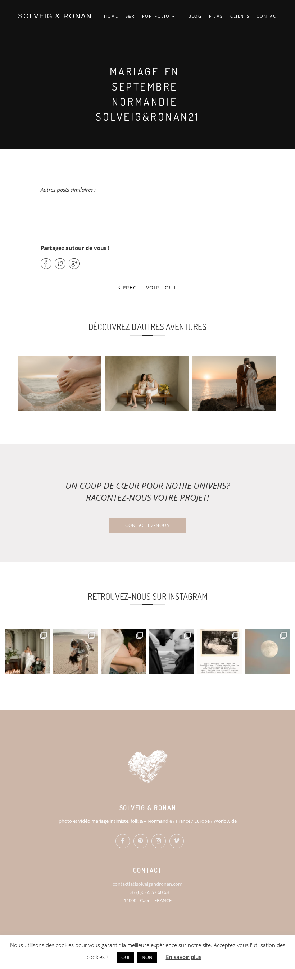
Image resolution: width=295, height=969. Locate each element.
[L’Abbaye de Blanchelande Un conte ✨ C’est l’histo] (27, 651)
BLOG (195, 16)
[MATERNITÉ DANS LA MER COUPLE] (59, 383)
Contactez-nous (147, 525)
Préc (129, 287)
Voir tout (161, 287)
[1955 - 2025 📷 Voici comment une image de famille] (219, 651)
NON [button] (147, 957)
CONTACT (268, 16)
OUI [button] (125, 957)
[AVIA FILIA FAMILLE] (147, 383)
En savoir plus (183, 956)
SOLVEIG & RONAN (55, 16)
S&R (130, 16)
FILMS (216, 16)
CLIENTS (240, 16)
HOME (111, 16)
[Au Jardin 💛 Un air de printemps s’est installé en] (123, 651)
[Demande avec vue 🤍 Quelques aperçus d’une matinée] (171, 651)
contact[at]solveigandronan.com (147, 884)
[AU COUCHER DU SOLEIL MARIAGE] (234, 383)
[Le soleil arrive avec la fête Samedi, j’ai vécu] (75, 651)
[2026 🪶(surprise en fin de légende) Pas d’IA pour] (267, 651)
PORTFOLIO (157, 16)
